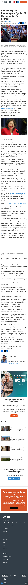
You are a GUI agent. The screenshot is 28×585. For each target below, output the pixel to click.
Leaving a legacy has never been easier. (14, 401)
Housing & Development (15, 456)
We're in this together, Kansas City (14, 493)
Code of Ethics (6, 559)
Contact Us (5, 548)
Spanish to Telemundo (7, 108)
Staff (4, 545)
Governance (5, 562)
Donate (24, 2)
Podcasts (4, 536)
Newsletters (5, 539)
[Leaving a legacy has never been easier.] (14, 384)
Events (4, 542)
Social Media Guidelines (7, 556)
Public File (5, 565)
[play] (2, 583)
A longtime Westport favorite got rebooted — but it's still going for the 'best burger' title (17, 439)
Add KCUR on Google (14, 478)
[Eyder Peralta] (4, 359)
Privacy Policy (5, 567)
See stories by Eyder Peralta (15, 363)
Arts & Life (12, 436)
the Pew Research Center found (18, 193)
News (4, 534)
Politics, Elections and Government (18, 426)
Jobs (4, 550)
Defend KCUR (14, 508)
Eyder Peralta (8, 21)
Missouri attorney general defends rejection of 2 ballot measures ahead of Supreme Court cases (18, 429)
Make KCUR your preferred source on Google (14, 471)
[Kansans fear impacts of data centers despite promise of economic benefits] (5, 458)
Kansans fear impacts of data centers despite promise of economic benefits (17, 459)
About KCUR (5, 528)
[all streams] (26, 583)
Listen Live (5, 531)
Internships (5, 553)
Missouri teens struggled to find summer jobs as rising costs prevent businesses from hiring (17, 449)
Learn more (14, 415)
